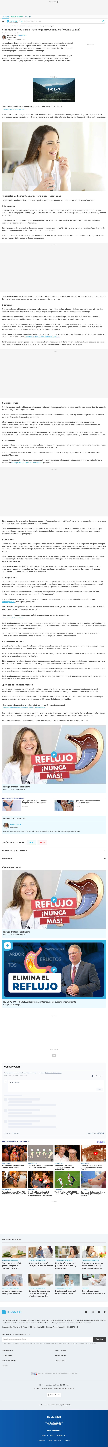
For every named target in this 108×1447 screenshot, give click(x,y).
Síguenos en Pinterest (105, 1312)
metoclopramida (8, 602)
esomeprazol (16, 463)
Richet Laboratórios (54, 1441)
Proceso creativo (7, 1355)
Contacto (5, 1365)
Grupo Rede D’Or (64, 1405)
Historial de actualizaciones (14, 851)
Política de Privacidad (9, 1360)
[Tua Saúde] (12, 21)
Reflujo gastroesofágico (46, 26)
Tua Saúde (5, 16)
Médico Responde (17, 16)
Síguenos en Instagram (93, 1312)
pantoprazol (27, 463)
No (44, 842)
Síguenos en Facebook (99, 1312)
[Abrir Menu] (3, 21)
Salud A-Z (13, 26)
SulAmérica (41, 1441)
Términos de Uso (60, 1360)
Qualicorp (67, 1441)
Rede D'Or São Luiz (48, 1435)
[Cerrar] (58, 2)
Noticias (28, 16)
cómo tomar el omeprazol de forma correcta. (42, 337)
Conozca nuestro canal (86, 1312)
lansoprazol (37, 463)
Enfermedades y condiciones (27, 26)
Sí (32, 842)
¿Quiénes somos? (8, 1350)
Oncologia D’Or (61, 1435)
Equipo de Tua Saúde (20, 39)
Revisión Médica (60, 1355)
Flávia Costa (15, 825)
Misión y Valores (60, 1350)
